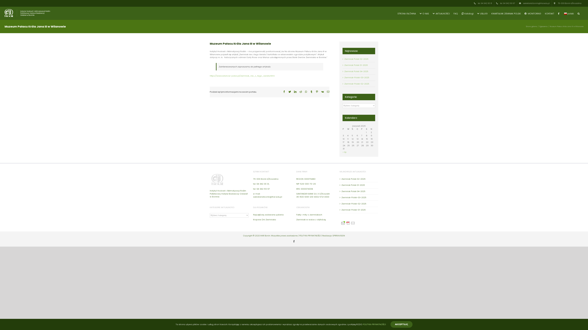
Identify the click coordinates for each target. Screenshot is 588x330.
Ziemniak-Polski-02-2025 (356, 83)
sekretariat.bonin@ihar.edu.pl (267, 196)
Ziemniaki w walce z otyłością (311, 219)
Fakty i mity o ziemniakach (309, 214)
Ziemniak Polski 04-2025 (356, 71)
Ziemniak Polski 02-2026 (356, 59)
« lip (345, 152)
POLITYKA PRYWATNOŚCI (310, 235)
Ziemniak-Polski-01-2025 (353, 209)
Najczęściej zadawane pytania (268, 214)
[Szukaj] (579, 13)
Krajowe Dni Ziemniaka (264, 219)
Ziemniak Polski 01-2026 (356, 65)
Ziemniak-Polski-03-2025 (356, 77)
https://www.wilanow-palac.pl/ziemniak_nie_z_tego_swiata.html (242, 75)
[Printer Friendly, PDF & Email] (348, 222)
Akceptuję (401, 324)
